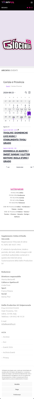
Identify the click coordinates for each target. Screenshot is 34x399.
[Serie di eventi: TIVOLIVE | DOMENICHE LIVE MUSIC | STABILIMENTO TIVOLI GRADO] (18, 130)
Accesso (6, 337)
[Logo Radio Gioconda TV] (17, 50)
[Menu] (31, 2)
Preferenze (17, 394)
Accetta (17, 384)
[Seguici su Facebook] (29, 7)
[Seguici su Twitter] (27, 7)
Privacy (6, 357)
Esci (4, 342)
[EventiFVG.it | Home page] (10, 2)
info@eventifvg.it (8, 324)
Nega (17, 389)
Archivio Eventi (9, 352)
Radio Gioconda (17, 170)
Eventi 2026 (8, 347)
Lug (8, 167)
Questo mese (19, 167)
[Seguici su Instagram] (32, 7)
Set (31, 167)
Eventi (8, 86)
